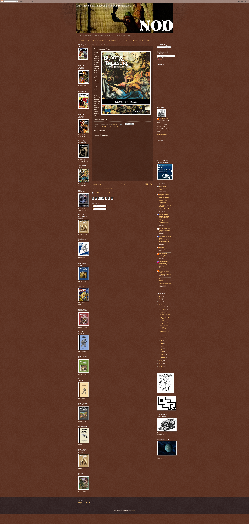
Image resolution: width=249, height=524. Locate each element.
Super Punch (162, 186)
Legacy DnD (101, 126)
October (163, 312)
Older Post (149, 184)
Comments (97, 209)
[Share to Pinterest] (133, 124)
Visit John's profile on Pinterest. (86, 502)
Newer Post (96, 184)
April (162, 349)
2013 (160, 360)
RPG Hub (119, 126)
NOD (87, 40)
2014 (160, 304)
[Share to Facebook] (131, 124)
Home (82, 40)
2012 (160, 363)
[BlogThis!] (127, 124)
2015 (160, 301)
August (163, 337)
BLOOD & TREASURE (98, 40)
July (162, 340)
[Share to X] (129, 124)
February (163, 354)
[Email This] (126, 124)
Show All (169, 289)
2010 (160, 369)
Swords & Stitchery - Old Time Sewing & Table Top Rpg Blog (164, 196)
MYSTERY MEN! (112, 40)
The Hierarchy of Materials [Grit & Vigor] (165, 319)
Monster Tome (109, 126)
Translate (163, 59)
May (162, 346)
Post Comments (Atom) (105, 188)
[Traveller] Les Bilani (164, 249)
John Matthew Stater (164, 118)
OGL (148, 40)
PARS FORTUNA (124, 40)
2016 (160, 299)
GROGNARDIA (163, 253)
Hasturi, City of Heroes (165, 274)
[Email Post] (121, 124)
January (163, 357)
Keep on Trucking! (165, 323)
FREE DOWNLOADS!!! (138, 40)
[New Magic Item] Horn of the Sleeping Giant (164, 222)
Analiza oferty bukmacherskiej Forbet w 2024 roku (165, 283)
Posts (95, 206)
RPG (115, 126)
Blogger (133, 510)
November (164, 309)
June (162, 343)
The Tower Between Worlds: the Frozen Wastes (164, 241)
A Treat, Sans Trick (165, 314)
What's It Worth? (164, 331)
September (164, 335)
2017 (160, 296)
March (162, 351)
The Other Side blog (164, 228)
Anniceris (161, 247)
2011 (160, 366)
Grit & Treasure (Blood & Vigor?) (164, 327)
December (164, 307)
